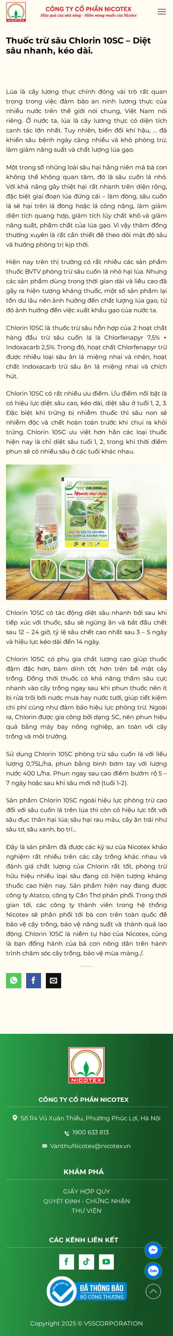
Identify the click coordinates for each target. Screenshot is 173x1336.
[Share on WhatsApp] (13, 980)
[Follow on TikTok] (86, 1262)
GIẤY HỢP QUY (86, 1191)
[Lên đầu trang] (153, 1291)
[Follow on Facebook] (66, 1262)
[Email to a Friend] (53, 980)
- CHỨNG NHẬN (86, 1201)
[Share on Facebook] (33, 980)
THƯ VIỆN (86, 1210)
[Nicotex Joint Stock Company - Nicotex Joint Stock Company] (20, 12)
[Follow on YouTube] (106, 1262)
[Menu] (162, 12)
